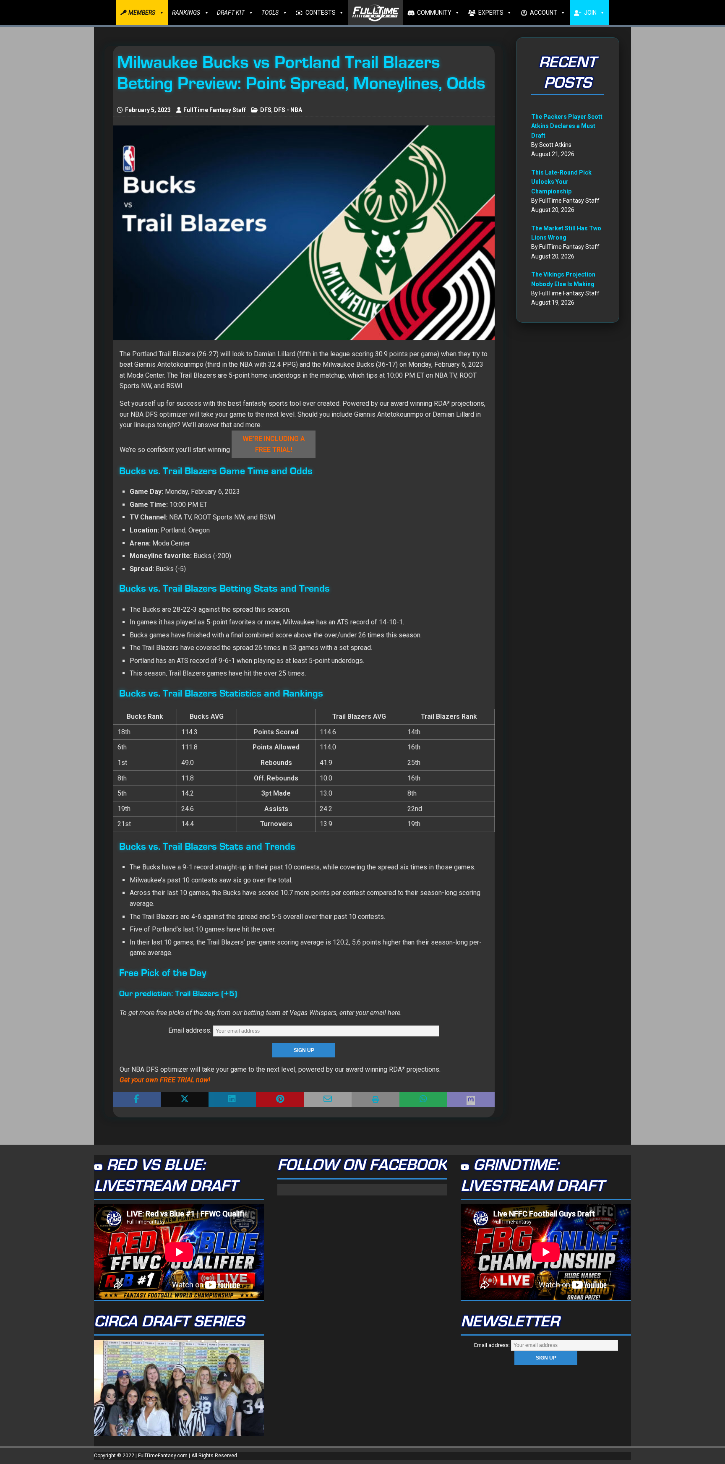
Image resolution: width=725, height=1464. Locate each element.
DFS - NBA (288, 110)
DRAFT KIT (231, 12)
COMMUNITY (434, 12)
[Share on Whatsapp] (423, 1099)
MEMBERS (141, 12)
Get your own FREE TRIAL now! (165, 1080)
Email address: (190, 1030)
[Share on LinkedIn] (232, 1099)
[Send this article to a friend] (328, 1099)
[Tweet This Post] (185, 1099)
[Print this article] (375, 1099)
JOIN (590, 12)
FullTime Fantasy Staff (214, 110)
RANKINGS (186, 12)
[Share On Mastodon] (471, 1099)
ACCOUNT (543, 12)
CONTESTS (320, 12)
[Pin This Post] (280, 1099)
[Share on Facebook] (137, 1099)
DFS (265, 110)
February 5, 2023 (148, 110)
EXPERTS (490, 12)
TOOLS (270, 12)
